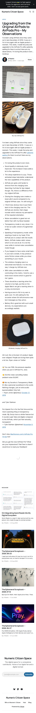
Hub (24, 702)
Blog (29, 702)
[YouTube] (22, 689)
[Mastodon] (18, 689)
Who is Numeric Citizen (12, 702)
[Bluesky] (14, 689)
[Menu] (33, 11)
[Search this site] (30, 11)
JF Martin (11, 59)
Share (30, 60)
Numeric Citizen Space (13, 12)
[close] (33, 4)
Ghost (22, 706)
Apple (4, 19)
